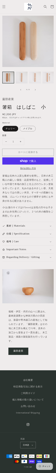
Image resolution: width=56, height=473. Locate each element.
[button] (3, 6)
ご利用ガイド (28, 393)
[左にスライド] (20, 89)
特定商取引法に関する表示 (27, 386)
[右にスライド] (35, 89)
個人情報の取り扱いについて (28, 399)
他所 (30, 467)
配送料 (11, 118)
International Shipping (28, 412)
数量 (4, 135)
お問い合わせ (28, 406)
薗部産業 (18, 351)
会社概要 (28, 380)
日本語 (26, 445)
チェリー (10, 128)
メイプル (27, 128)
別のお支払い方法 (28, 168)
